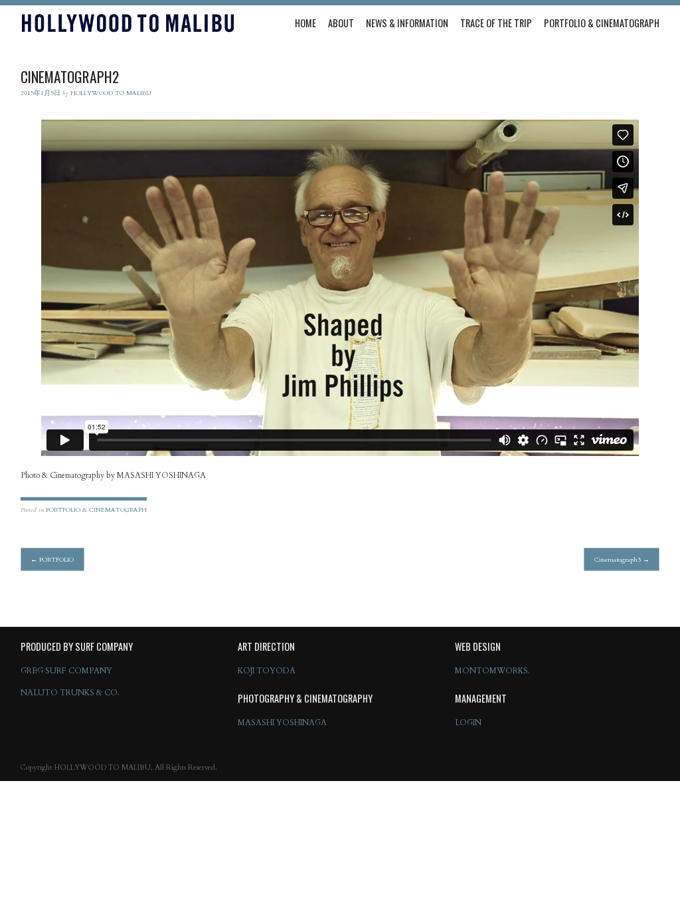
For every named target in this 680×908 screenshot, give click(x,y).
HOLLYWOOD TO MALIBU (110, 92)
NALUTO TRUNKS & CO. (70, 692)
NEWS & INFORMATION (407, 23)
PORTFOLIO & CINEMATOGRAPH (601, 23)
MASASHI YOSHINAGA (282, 722)
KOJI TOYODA (267, 670)
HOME (305, 23)
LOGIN (468, 722)
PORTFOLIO (52, 559)
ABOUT (341, 23)
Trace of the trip (496, 23)
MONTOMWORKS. (492, 670)
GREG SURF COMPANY (66, 670)
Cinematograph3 (621, 559)
